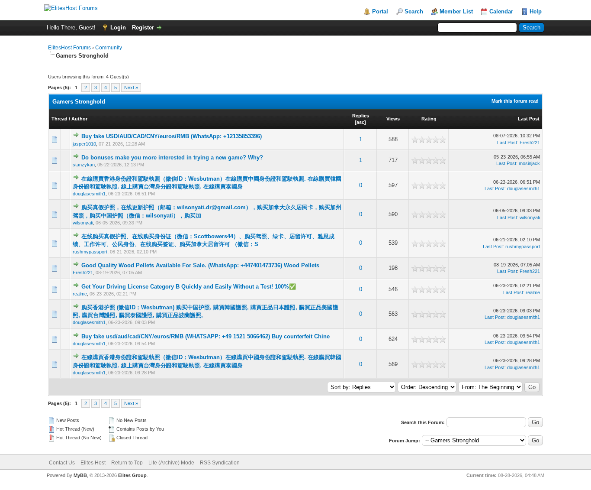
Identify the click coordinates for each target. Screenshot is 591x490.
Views (393, 118)
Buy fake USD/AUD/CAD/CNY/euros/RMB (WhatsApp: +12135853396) (171, 136)
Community (108, 48)
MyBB (80, 475)
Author (79, 118)
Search (414, 11)
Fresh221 (530, 142)
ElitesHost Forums (69, 48)
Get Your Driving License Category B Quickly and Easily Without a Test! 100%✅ (188, 286)
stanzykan (84, 164)
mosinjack (529, 163)
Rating (429, 118)
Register (143, 27)
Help (536, 11)
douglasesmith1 (89, 193)
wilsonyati (83, 222)
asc (360, 122)
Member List (456, 11)
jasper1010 (84, 143)
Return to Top (127, 463)
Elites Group (132, 475)
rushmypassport (90, 251)
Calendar (501, 11)
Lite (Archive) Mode (171, 463)
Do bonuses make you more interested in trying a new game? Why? (172, 157)
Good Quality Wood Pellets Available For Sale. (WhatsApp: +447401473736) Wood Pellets (200, 265)
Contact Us (62, 463)
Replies (360, 115)
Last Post (529, 118)
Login (118, 27)
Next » (131, 87)
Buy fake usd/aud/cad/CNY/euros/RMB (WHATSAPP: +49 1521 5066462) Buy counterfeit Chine (205, 336)
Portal (380, 11)
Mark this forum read (515, 101)
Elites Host (93, 463)
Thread (59, 118)
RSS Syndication (220, 463)
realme (80, 293)
